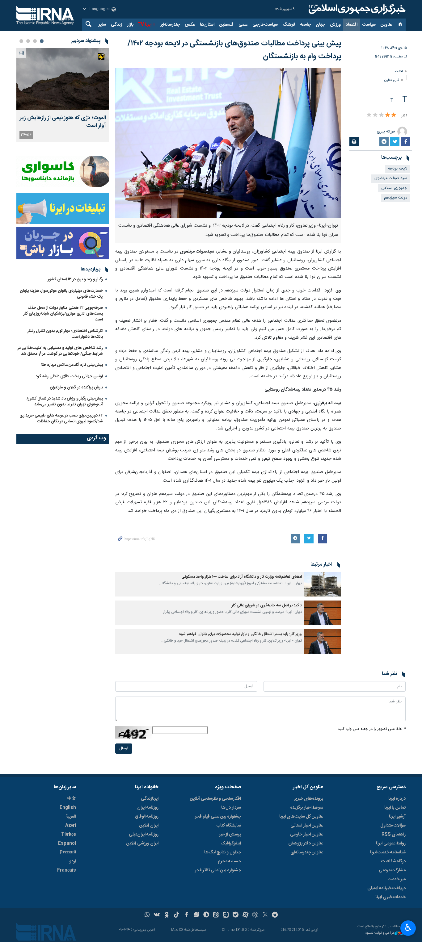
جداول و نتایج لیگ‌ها (222, 852)
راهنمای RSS (394, 834)
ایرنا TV (144, 24)
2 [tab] (35, 41)
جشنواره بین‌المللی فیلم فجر (218, 816)
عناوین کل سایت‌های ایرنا (301, 816)
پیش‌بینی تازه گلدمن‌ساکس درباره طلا (72, 365)
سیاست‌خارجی (265, 24)
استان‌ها (207, 24)
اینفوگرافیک (231, 843)
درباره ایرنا (397, 798)
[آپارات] (245, 915)
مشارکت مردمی (392, 870)
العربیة (70, 816)
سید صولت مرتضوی (390, 178)
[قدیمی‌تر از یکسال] (322, 584)
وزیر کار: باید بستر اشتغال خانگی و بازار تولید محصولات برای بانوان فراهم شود (240, 634)
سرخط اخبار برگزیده (306, 807)
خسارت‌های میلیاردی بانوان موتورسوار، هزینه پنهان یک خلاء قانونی (61, 293)
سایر (102, 24)
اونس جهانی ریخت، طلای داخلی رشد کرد (69, 376)
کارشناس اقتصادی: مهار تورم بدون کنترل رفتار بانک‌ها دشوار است (65, 334)
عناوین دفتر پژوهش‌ (305, 843)
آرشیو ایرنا (397, 816)
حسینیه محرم (229, 861)
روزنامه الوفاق (146, 816)
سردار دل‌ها (231, 807)
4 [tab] (21, 41)
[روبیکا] (255, 915)
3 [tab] (28, 41)
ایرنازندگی (149, 798)
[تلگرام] (275, 915)
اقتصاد (351, 24)
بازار (130, 24)
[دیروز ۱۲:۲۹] (62, 79)
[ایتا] (216, 915)
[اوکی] (166, 915)
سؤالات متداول (393, 825)
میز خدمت (397, 879)
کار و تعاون (391, 80)
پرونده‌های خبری (308, 798)
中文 (71, 798)
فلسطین (226, 24)
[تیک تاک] (176, 915)
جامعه (305, 24)
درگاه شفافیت (393, 861)
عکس (190, 24)
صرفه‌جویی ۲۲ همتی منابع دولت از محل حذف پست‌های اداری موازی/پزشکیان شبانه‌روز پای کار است (63, 313)
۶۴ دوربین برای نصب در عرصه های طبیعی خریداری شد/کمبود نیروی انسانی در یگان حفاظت (61, 418)
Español (67, 843)
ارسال (123, 748)
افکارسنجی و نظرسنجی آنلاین (215, 798)
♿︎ (408, 927)
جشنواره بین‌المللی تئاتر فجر (218, 870)
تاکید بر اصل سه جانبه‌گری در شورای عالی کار (267, 605)
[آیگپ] (226, 915)
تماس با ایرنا (395, 807)
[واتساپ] (147, 915)
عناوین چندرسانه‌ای (306, 852)
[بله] (235, 915)
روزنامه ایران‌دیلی (143, 834)
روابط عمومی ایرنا (391, 843)
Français (66, 870)
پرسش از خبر (230, 834)
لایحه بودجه (397, 168)
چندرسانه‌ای (169, 24)
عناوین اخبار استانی (306, 825)
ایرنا (356, 9)
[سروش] (206, 915)
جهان (320, 24)
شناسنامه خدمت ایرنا (388, 852)
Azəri (70, 825)
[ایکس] (265, 915)
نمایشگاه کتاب (229, 825)
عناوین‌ (386, 24)
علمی (242, 24)
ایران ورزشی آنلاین (142, 843)
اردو (72, 861)
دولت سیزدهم (395, 198)
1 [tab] (42, 41)
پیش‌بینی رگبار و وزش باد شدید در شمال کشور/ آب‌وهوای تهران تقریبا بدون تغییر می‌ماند (65, 401)
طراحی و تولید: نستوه (380, 933)
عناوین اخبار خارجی (306, 834)
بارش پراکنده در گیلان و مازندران (76, 387)
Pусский (68, 852)
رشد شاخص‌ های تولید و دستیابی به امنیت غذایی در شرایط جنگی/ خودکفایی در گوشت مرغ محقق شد (60, 351)
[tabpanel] (62, 95)
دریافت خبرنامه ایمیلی (386, 888)
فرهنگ (289, 24)
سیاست (369, 24)
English (68, 807)
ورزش (335, 24)
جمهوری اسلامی (394, 188)
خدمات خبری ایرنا (390, 897)
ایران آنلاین (148, 825)
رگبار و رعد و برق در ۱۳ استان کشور (75, 279)
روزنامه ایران (147, 807)
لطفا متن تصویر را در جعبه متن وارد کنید (372, 729)
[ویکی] (157, 915)
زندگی (116, 24)
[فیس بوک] (186, 915)
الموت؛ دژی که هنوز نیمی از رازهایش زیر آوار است (63, 122)
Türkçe (68, 834)
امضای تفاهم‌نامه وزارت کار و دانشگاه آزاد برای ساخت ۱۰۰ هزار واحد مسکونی (241, 577)
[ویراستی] (196, 915)
